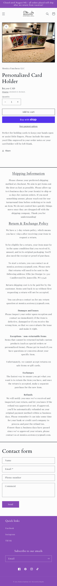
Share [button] (8, 150)
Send (10, 504)
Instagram (10, 534)
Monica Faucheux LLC (24, 581)
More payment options (28, 126)
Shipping (5, 92)
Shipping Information (28, 173)
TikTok (8, 540)
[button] (3, 14)
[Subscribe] (48, 558)
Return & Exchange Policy (28, 223)
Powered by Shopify (38, 581)
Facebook (9, 528)
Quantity (6, 96)
